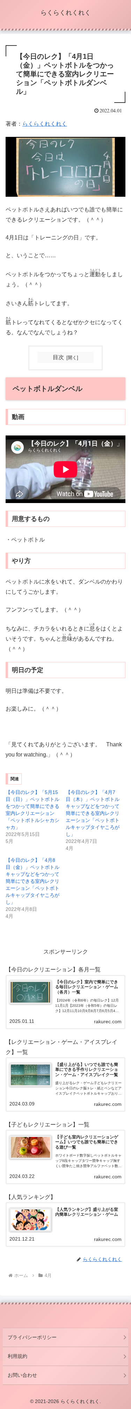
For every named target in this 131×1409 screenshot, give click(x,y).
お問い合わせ (22, 1375)
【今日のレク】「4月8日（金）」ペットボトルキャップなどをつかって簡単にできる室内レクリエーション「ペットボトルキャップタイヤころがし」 (32, 881)
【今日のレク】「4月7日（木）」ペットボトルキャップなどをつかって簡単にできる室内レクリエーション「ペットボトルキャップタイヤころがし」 (92, 813)
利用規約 (17, 1356)
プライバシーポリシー (32, 1337)
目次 (58, 357)
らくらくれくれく (44, 124)
